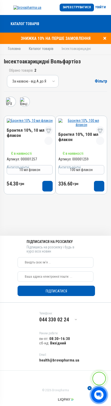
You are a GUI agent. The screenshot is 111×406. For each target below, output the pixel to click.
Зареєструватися (77, 7)
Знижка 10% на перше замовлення (56, 38)
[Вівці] (25, 102)
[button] (90, 388)
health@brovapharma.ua (59, 360)
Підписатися (56, 291)
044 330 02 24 (54, 319)
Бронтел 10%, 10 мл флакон (25, 133)
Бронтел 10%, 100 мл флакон (78, 137)
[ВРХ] (11, 102)
